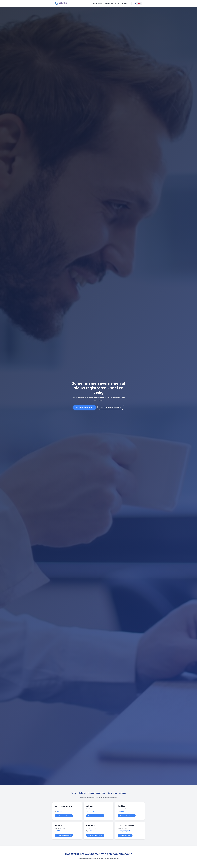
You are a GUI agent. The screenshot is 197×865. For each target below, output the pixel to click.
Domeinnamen (97, 3)
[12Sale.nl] (61, 3)
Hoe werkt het (109, 3)
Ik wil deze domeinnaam (64, 816)
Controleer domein (125, 835)
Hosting (117, 3)
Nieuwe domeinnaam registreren (111, 407)
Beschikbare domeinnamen (84, 407)
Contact (124, 3)
